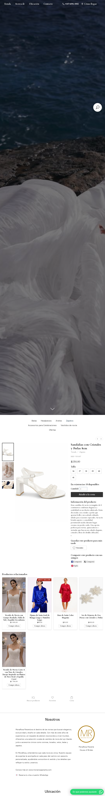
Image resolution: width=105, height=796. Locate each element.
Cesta (72, 700)
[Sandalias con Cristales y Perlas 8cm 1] (8, 471)
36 (73, 471)
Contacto (48, 4)
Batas (34, 421)
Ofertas (52, 430)
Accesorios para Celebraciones (42, 425)
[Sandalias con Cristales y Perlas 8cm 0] (8, 452)
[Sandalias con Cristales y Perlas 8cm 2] (8, 485)
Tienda (7, 4)
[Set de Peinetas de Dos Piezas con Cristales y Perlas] (91, 594)
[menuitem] (97, 439)
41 (73, 477)
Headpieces (46, 421)
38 (86, 471)
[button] (79, 548)
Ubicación (34, 4)
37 (80, 471)
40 (99, 471)
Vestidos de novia (69, 425)
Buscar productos (33, 700)
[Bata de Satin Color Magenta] (65, 594)
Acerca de (20, 4)
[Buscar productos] (97, 107)
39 (92, 471)
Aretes (59, 421)
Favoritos (52, 700)
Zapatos (69, 421)
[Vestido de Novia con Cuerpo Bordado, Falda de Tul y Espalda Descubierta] (14, 594)
